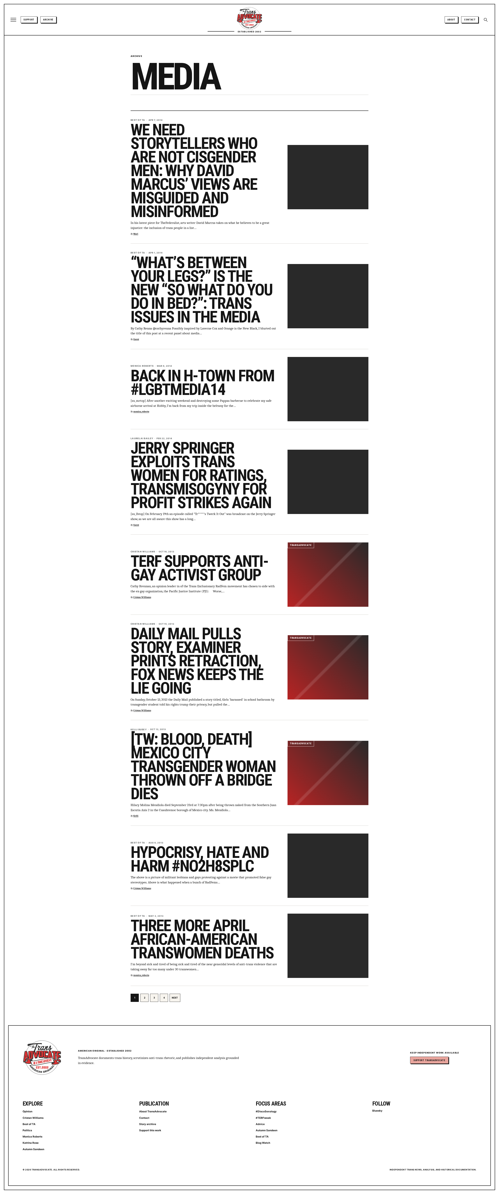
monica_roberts (141, 411)
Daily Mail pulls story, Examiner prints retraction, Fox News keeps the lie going (197, 661)
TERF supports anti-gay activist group (199, 568)
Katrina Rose (31, 1142)
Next (175, 997)
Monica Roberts (32, 1136)
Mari (135, 234)
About (451, 19)
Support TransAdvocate (429, 1060)
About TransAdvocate (153, 1111)
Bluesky (377, 1110)
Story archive (147, 1124)
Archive (48, 19)
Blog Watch (263, 1142)
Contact (470, 19)
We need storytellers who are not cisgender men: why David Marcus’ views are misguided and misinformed (194, 170)
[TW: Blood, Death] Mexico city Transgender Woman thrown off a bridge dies (203, 766)
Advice (260, 1124)
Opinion (27, 1111)
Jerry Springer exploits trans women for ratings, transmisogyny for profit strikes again (201, 475)
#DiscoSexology (266, 1111)
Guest (136, 339)
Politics (27, 1130)
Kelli (135, 816)
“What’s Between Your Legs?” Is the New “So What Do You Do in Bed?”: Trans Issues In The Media (201, 290)
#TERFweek (263, 1117)
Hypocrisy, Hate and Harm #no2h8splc (200, 859)
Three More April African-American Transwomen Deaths (202, 939)
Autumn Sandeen (33, 1149)
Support (28, 19)
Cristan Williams (142, 597)
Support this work (150, 1130)
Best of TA (29, 1124)
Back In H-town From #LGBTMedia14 (202, 382)
